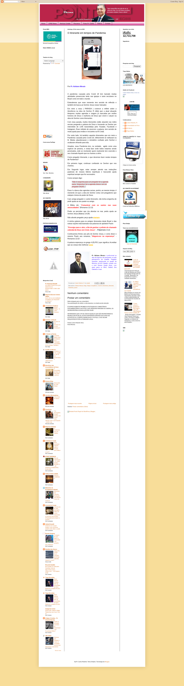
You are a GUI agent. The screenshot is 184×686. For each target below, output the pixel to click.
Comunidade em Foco (133, 125)
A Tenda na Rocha (50, 334)
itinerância (105, 285)
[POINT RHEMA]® (50, 456)
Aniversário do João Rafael (57, 384)
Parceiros (77, 23)
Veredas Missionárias (51, 395)
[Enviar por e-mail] (95, 283)
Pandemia (70, 287)
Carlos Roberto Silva (128, 92)
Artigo (84, 285)
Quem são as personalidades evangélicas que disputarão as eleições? (52, 299)
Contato (107, 23)
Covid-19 (100, 285)
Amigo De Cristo (50, 609)
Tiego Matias (130, 131)
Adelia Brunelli (49, 524)
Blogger (107, 661)
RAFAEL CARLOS (50, 320)
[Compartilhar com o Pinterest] (104, 283)
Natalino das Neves (51, 549)
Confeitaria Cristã (50, 441)
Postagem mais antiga (109, 403)
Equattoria (48, 409)
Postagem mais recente (75, 403)
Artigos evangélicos (92, 285)
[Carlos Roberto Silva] (124, 96)
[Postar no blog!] (97, 283)
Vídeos (99, 23)
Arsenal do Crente (50, 505)
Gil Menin (129, 128)
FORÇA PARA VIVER (51, 474)
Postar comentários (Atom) (80, 406)
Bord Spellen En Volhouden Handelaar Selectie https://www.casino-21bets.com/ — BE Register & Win (52, 569)
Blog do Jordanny (50, 426)
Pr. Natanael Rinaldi (51, 283)
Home (43, 23)
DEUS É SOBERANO (57, 477)
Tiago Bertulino (49, 577)
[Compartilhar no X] (99, 283)
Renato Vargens (50, 533)
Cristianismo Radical (51, 306)
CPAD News (53, 23)
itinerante (111, 285)
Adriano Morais (79, 285)
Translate (57, 63)
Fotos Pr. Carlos (88, 23)
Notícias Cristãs (65, 23)
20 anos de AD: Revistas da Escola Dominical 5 (57, 324)
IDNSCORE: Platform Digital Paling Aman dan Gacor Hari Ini (52, 612)
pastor (75, 287)
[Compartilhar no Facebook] (102, 283)
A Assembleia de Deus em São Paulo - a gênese (57, 372)
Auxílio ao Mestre (50, 349)
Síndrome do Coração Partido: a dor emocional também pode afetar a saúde (52, 527)
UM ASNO (48, 635)
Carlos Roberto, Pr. (132, 123)
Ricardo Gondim (50, 565)
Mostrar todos (58, 650)
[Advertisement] (92, 387)
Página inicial (92, 403)
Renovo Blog (49, 381)
